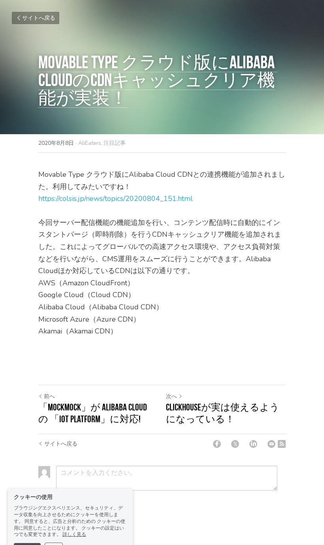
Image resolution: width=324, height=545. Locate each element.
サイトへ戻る (38, 18)
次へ (171, 396)
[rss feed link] (282, 444)
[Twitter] (235, 444)
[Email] (271, 444)
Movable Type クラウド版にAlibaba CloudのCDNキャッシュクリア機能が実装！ (157, 79)
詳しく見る (74, 512)
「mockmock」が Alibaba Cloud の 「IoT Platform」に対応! (92, 413)
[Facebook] (217, 444)
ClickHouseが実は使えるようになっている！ (222, 413)
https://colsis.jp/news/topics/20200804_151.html (115, 198)
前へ (49, 396)
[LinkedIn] (253, 444)
